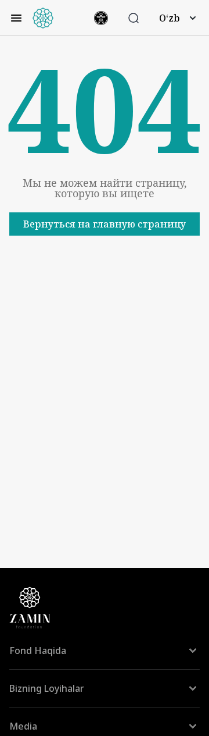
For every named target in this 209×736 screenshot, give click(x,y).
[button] (104, 650)
